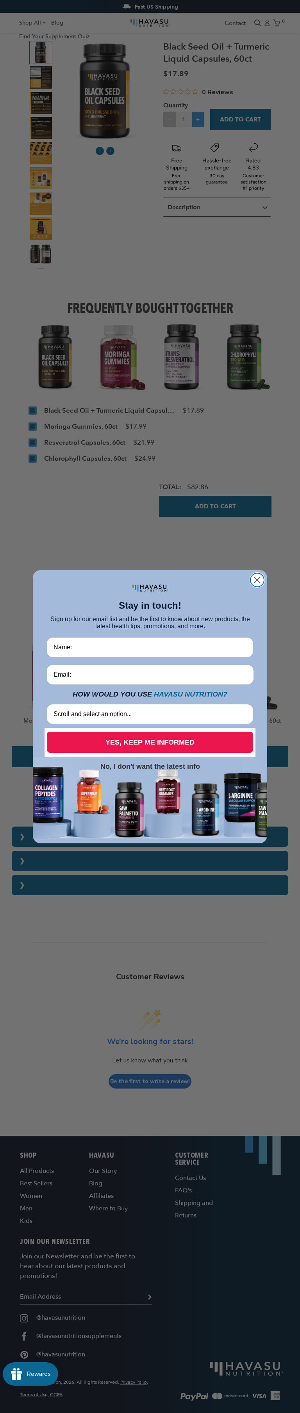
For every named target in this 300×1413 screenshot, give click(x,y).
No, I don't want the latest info (150, 766)
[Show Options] (246, 714)
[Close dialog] (257, 580)
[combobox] (148, 714)
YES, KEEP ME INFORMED (150, 742)
